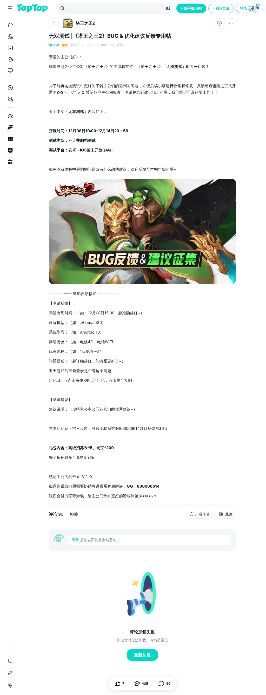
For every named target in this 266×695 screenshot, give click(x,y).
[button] (248, 8)
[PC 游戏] (9, 71)
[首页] (9, 25)
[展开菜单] (10, 8)
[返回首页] (32, 8)
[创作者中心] (9, 150)
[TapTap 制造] (9, 116)
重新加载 (142, 655)
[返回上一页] (54, 23)
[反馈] (10, 673)
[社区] (9, 99)
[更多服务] (10, 660)
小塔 (57, 45)
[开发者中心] (9, 139)
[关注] (219, 23)
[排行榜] (9, 36)
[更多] (231, 23)
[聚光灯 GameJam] (9, 127)
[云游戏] (9, 59)
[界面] (10, 685)
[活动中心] (9, 162)
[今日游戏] (9, 48)
